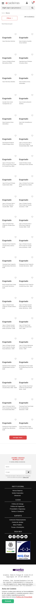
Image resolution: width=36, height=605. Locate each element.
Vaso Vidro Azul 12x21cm (8, 41)
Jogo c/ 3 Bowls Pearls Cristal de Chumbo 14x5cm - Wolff (9, 306)
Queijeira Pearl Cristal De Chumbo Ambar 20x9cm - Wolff (9, 245)
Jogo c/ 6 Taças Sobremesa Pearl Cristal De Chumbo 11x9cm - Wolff (26, 347)
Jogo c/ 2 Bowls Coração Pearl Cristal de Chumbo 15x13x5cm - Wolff (25, 205)
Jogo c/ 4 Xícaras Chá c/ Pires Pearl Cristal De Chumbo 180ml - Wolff (25, 225)
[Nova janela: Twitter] (22, 536)
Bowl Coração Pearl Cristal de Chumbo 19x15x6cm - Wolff (9, 286)
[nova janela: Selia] (18, 570)
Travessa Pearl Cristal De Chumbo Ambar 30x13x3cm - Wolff (9, 266)
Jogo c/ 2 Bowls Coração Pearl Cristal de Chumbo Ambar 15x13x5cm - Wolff (8, 327)
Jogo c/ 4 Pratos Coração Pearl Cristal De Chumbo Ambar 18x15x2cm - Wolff (25, 306)
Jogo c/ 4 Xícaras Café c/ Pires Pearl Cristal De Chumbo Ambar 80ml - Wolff (26, 144)
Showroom (17, 495)
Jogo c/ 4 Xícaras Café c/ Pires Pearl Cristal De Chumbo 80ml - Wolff (8, 205)
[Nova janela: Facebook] (10, 536)
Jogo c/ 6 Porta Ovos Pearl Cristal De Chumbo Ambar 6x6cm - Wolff (25, 387)
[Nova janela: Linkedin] (26, 536)
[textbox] (18, 8)
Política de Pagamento (17, 506)
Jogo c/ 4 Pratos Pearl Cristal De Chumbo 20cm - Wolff (8, 225)
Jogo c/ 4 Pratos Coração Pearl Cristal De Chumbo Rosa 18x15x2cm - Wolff (8, 347)
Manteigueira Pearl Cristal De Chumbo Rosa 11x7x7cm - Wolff (26, 367)
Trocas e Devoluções (17, 527)
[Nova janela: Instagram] (14, 536)
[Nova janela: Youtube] (18, 536)
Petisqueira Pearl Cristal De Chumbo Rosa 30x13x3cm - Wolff (9, 428)
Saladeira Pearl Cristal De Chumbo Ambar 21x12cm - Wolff (9, 367)
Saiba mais (26, 477)
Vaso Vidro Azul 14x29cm (8, 81)
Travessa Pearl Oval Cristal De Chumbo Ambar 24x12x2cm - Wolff (26, 408)
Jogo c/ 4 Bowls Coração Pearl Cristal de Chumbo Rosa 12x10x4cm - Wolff (25, 245)
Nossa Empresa (17, 490)
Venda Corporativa (17, 493)
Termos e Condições (17, 511)
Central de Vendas (17, 522)
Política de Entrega (17, 504)
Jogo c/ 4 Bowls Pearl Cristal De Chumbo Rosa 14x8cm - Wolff (26, 185)
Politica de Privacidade (24, 597)
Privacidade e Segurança (17, 509)
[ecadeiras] (12, 3)
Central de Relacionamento (17, 520)
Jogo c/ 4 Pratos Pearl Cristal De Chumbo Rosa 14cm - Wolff (25, 327)
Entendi (8, 601)
